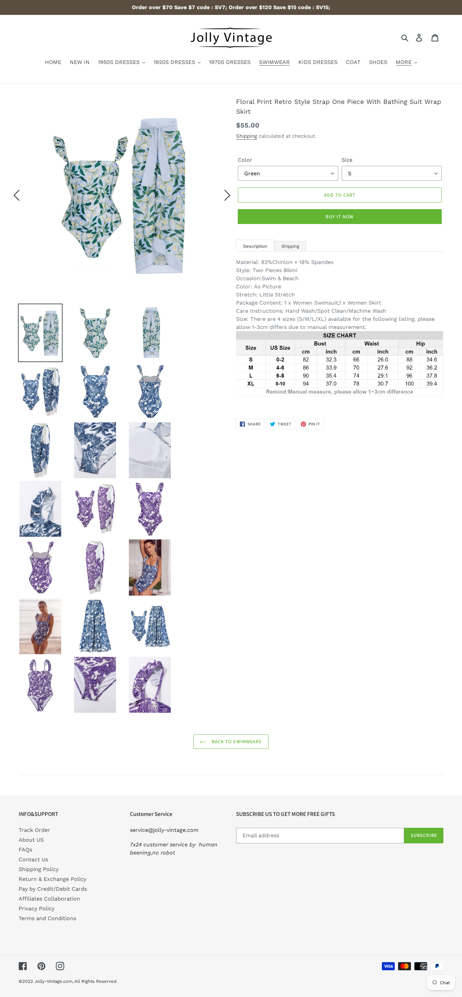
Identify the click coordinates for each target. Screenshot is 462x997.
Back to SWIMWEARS (236, 741)
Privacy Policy (36, 908)
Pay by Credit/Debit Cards (53, 889)
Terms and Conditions (47, 918)
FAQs (25, 849)
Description (255, 246)
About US (31, 840)
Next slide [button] (227, 195)
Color (245, 160)
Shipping (246, 136)
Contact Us (33, 859)
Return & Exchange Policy (52, 879)
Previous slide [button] (16, 195)
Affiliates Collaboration (49, 898)
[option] (122, 195)
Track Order (34, 830)
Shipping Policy (39, 869)
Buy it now (339, 217)
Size (347, 160)
